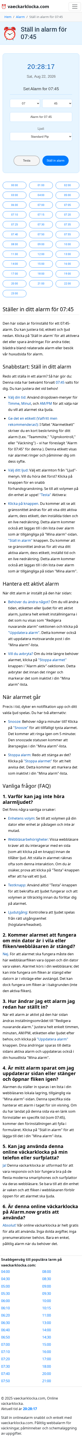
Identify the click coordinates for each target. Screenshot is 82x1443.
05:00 (67, 195)
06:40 (5, 1330)
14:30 (46, 1337)
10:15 (46, 1308)
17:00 (14, 273)
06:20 (5, 1315)
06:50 (5, 1337)
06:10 (5, 1308)
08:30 (46, 1278)
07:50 (41, 234)
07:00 (41, 205)
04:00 (41, 195)
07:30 (41, 224)
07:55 (67, 234)
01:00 (41, 185)
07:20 (67, 214)
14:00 (14, 263)
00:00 (14, 185)
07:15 (41, 214)
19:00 (67, 273)
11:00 (14, 254)
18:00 (41, 273)
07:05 (67, 205)
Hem (7, 17)
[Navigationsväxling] (75, 6)
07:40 (14, 234)
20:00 (14, 283)
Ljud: (41, 128)
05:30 (5, 1293)
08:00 (14, 244)
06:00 (14, 205)
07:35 (67, 224)
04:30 (5, 1278)
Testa (26, 160)
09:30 (46, 1293)
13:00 (67, 254)
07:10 (14, 214)
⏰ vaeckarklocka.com (25, 6)
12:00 (41, 254)
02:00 (67, 185)
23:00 (14, 293)
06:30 (5, 1322)
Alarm (20, 17)
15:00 (41, 263)
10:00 (67, 244)
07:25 (14, 224)
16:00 (67, 263)
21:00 (41, 283)
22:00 (67, 283)
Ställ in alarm (56, 160)
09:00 (41, 244)
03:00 (14, 195)
